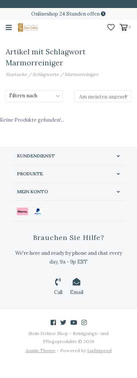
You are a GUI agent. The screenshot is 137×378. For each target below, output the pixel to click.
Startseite (16, 74)
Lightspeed (99, 350)
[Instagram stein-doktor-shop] (84, 322)
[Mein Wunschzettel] (111, 27)
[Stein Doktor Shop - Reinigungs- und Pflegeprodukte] (28, 27)
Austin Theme (40, 350)
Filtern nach (23, 95)
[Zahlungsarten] (24, 211)
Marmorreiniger (81, 74)
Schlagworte (45, 74)
